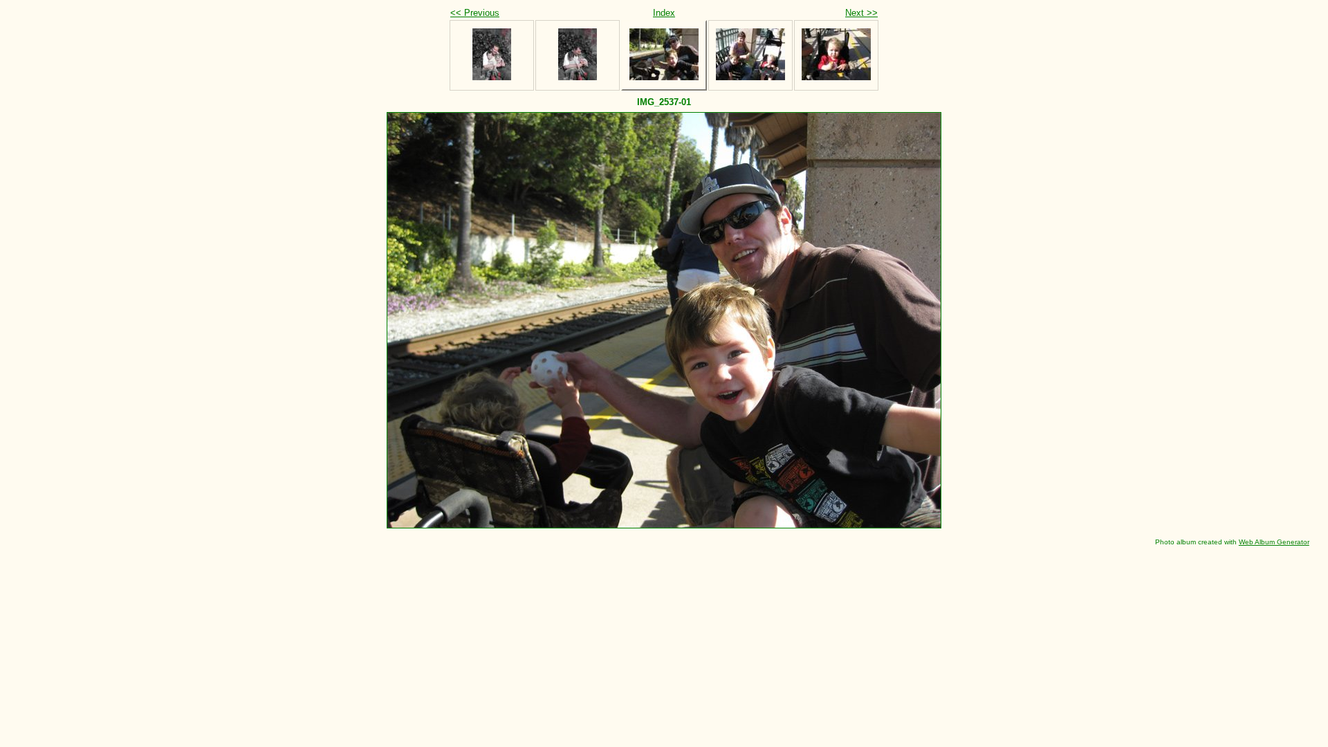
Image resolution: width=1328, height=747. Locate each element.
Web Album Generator (1274, 542)
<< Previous (474, 13)
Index (664, 13)
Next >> (861, 13)
